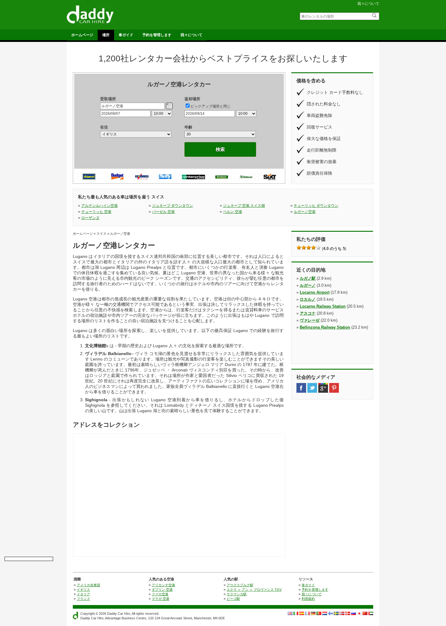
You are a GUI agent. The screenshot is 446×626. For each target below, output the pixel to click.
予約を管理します (156, 35)
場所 (106, 35)
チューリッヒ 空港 (96, 212)
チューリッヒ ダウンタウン (316, 206)
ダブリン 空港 (162, 589)
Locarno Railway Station (323, 306)
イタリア (83, 594)
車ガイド (126, 35)
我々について (368, 4)
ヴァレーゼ (309, 320)
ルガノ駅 (308, 278)
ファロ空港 (160, 594)
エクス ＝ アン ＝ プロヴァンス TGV (254, 589)
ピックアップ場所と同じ (211, 106)
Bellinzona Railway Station (325, 327)
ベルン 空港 (232, 212)
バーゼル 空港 (163, 212)
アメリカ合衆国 (88, 585)
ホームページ (82, 35)
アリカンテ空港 (163, 585)
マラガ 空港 (160, 598)
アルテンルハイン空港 (99, 206)
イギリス (83, 589)
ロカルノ (308, 299)
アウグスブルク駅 (240, 585)
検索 (220, 149)
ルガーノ (308, 285)
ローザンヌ (90, 218)
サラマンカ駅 (237, 594)
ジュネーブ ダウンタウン (172, 206)
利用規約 (308, 598)
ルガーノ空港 (305, 212)
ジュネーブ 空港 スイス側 (244, 206)
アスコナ (308, 313)
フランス (83, 598)
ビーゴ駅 (233, 598)
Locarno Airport (314, 292)
